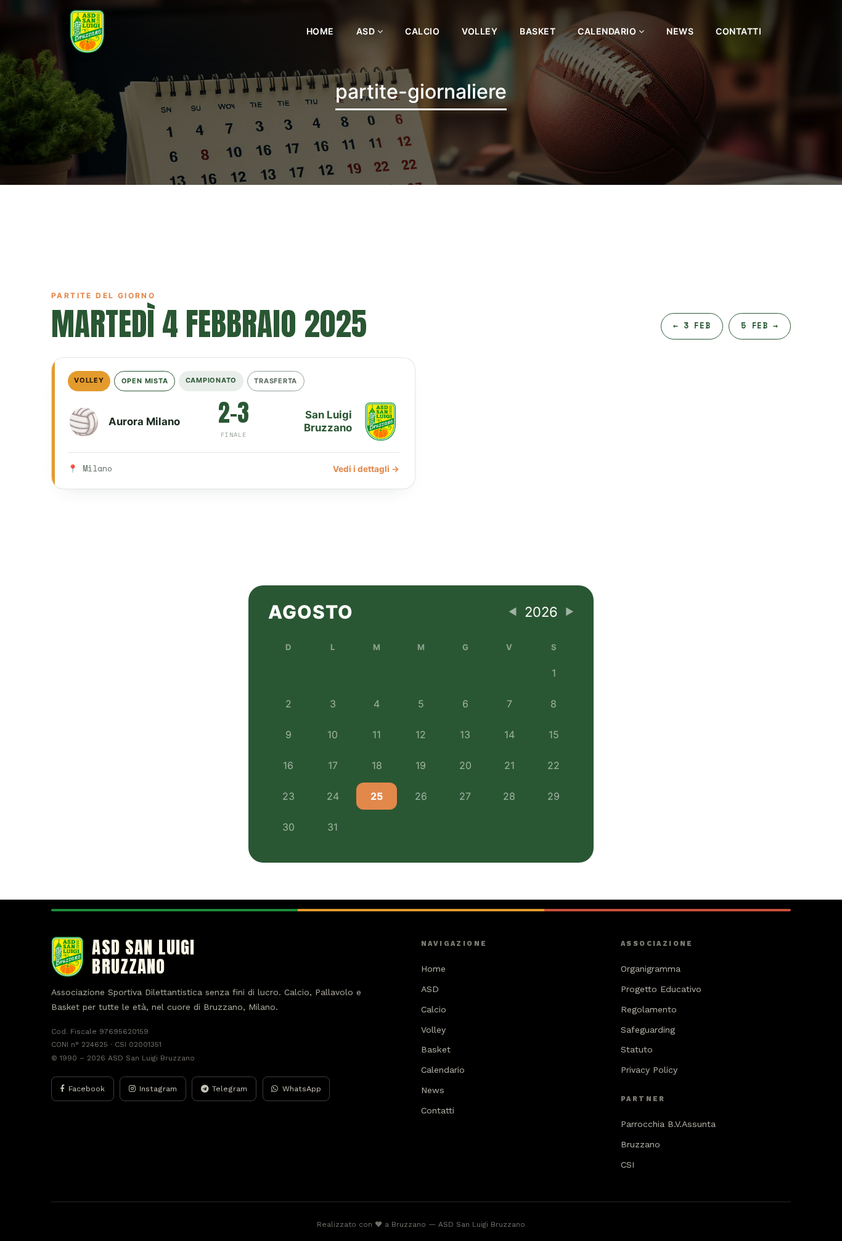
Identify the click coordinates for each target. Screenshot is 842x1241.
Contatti (738, 31)
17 (333, 765)
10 (332, 734)
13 (465, 734)
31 (332, 827)
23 (288, 796)
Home (320, 31)
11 (376, 734)
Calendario (608, 31)
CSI (628, 1165)
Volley (479, 31)
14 (509, 734)
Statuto (637, 1049)
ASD (366, 31)
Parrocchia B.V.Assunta (668, 1124)
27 (465, 796)
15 (554, 734)
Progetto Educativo (661, 989)
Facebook (86, 1088)
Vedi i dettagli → (366, 469)
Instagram (158, 1088)
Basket (537, 31)
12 (420, 734)
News (679, 31)
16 (288, 765)
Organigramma (651, 969)
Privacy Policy (649, 1070)
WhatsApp (301, 1088)
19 (420, 765)
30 (288, 827)
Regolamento (649, 1009)
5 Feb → (759, 326)
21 (509, 765)
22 (553, 765)
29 (553, 796)
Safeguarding (648, 1030)
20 (465, 765)
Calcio (422, 31)
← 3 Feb (691, 326)
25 (376, 796)
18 (377, 765)
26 (421, 796)
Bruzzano (640, 1144)
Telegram (229, 1088)
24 (333, 796)
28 (509, 796)
